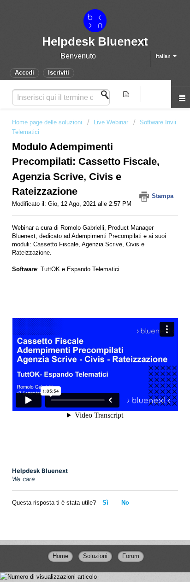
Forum (130, 556)
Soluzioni (95, 556)
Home (60, 556)
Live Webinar (111, 122)
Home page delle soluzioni (48, 122)
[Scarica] (78, 286)
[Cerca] (107, 94)
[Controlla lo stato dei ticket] (127, 94)
